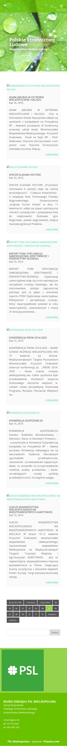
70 (29, 614)
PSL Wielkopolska (18, 741)
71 (36, 614)
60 (16, 608)
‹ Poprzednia (45, 602)
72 (42, 614)
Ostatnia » (13, 620)
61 (23, 608)
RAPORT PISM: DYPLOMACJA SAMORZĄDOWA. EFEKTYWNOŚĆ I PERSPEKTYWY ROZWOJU (29, 256)
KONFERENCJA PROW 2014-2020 (28, 337)
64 (42, 608)
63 (36, 608)
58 (56, 602)
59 (10, 608)
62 (29, 608)
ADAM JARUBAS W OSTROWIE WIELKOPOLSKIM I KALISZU (26, 98)
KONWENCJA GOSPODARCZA (26, 420)
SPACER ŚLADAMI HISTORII (25, 174)
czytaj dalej (51, 154)
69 (23, 614)
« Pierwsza (30, 602)
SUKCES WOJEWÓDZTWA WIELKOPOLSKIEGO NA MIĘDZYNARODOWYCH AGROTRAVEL (31, 509)
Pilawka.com (51, 741)
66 (56, 608)
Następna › (52, 614)
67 (10, 614)
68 (16, 614)
